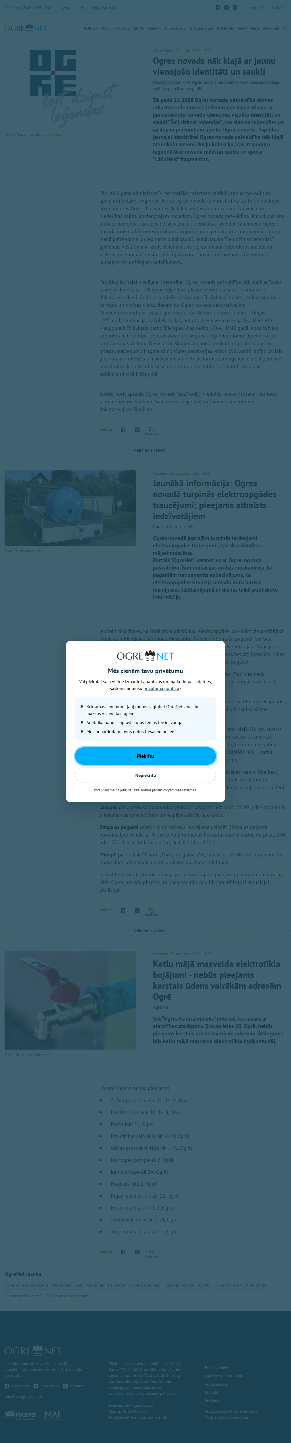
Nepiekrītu (145, 775)
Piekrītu (145, 756)
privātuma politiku (161, 688)
